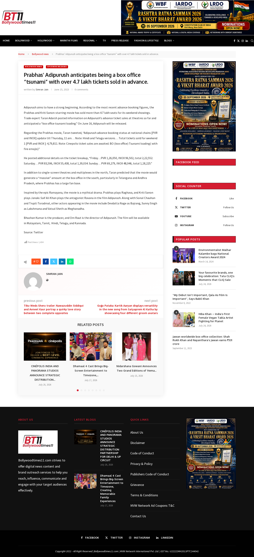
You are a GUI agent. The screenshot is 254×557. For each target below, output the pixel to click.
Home (6, 40)
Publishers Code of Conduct (149, 474)
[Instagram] (243, 40)
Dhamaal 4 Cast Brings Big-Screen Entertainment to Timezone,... (90, 371)
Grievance (137, 485)
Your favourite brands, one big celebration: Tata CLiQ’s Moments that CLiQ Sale (216, 276)
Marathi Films (69, 40)
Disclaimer (137, 443)
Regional (89, 40)
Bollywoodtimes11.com (34, 460)
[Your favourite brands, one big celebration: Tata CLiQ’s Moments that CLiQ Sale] (184, 278)
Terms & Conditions (144, 495)
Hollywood (45, 40)
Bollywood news (40, 54)
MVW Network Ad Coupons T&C (152, 505)
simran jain (42, 89)
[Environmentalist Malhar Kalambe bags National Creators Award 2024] (184, 255)
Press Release (120, 40)
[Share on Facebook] (46, 261)
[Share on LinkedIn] (62, 261)
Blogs (168, 40)
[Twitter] (238, 40)
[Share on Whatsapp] (70, 261)
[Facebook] (234, 40)
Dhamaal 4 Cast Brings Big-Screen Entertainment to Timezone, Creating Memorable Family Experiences (111, 488)
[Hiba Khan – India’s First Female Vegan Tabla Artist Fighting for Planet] (184, 319)
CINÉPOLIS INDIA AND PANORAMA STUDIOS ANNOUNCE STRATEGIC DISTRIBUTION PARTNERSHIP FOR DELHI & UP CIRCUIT (111, 446)
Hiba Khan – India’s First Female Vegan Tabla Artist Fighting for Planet (216, 317)
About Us (136, 432)
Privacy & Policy (141, 464)
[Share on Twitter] (53, 261)
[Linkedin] (247, 40)
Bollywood (22, 40)
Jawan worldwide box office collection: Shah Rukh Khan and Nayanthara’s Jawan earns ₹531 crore (202, 340)
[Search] (252, 40)
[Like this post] (37, 261)
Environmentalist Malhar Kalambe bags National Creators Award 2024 (215, 253)
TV (104, 40)
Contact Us (138, 516)
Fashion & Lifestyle (146, 40)
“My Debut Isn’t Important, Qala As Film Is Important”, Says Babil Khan (200, 296)
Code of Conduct (142, 453)
